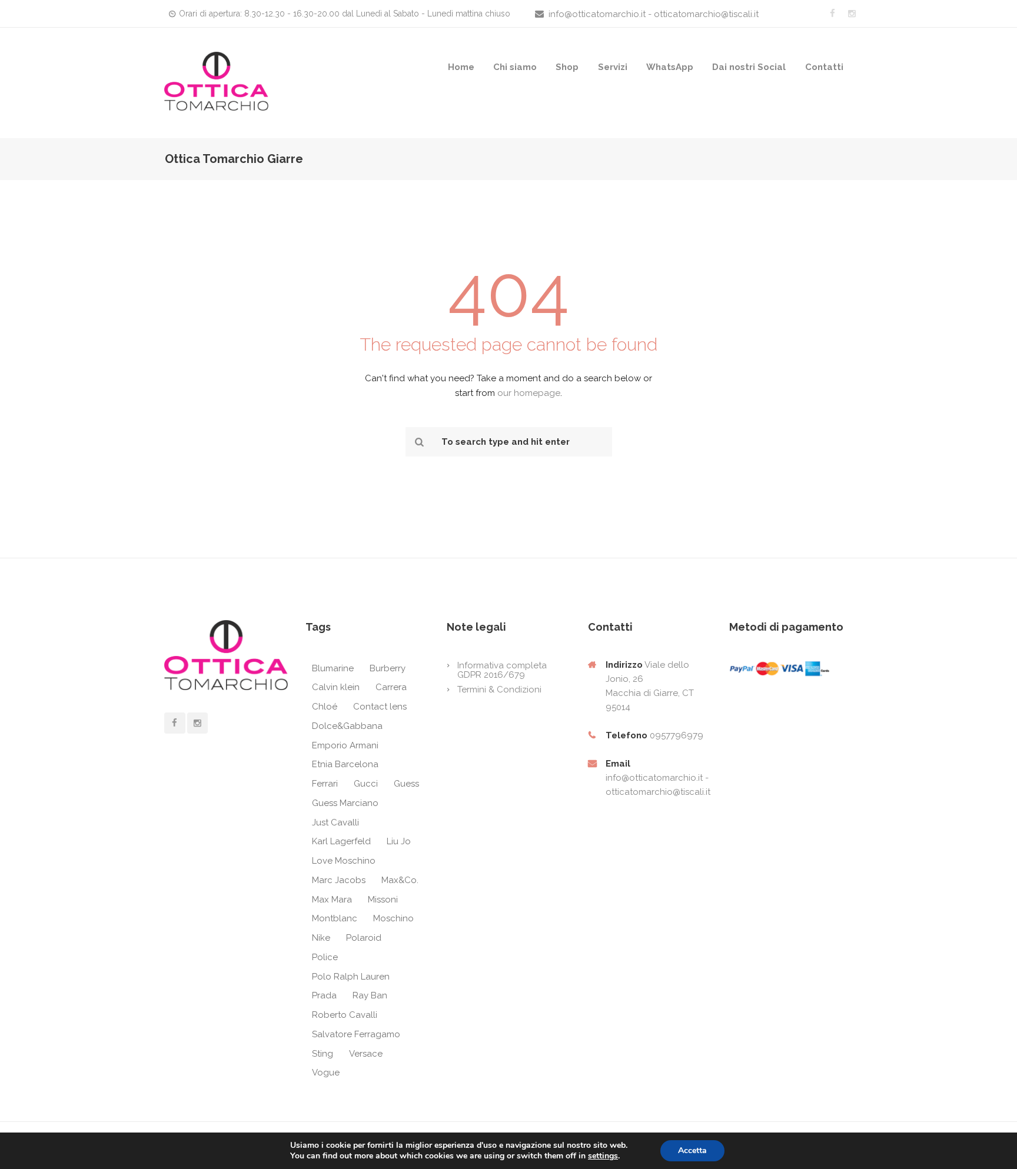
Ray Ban (370, 995)
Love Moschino (343, 860)
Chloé (324, 706)
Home (461, 67)
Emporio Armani (345, 745)
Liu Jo (399, 841)
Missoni (383, 899)
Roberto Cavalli (344, 1015)
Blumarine (333, 668)
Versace (366, 1053)
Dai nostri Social (749, 67)
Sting (322, 1053)
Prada (324, 995)
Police (325, 957)
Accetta (692, 1150)
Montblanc (334, 918)
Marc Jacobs (338, 880)
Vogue (326, 1072)
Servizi (612, 67)
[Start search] (417, 442)
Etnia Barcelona (345, 764)
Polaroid (363, 937)
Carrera (391, 687)
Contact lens (380, 706)
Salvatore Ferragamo (356, 1034)
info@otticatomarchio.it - (657, 777)
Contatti (824, 67)
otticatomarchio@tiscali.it (658, 792)
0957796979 (676, 735)
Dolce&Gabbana (347, 726)
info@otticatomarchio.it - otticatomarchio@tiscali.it (654, 14)
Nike (321, 937)
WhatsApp (669, 67)
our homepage (528, 393)
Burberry (388, 668)
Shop (567, 67)
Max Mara (332, 899)
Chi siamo (515, 67)
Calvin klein (336, 687)
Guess (406, 783)
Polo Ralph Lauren (351, 976)
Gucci (366, 783)
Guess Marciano (345, 803)
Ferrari (325, 783)
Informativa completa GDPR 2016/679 (502, 670)
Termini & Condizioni (499, 689)
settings (603, 1156)
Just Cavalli (335, 822)
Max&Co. (399, 880)
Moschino (393, 918)
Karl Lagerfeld (341, 841)
